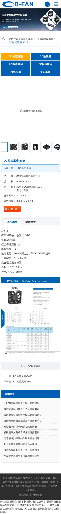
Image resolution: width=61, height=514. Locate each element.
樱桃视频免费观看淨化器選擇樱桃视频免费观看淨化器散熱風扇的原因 (30, 432)
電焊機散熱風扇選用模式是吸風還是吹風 (25, 414)
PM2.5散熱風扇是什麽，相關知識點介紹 (25, 450)
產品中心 (33, 38)
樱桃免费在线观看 (36, 501)
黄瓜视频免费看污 (42, 508)
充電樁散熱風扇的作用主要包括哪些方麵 (25, 438)
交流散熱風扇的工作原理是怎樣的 (21, 456)
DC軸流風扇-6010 (22, 381)
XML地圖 (37, 494)
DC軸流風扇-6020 (22, 376)
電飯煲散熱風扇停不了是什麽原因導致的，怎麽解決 (30, 409)
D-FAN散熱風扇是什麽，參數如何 (21, 403)
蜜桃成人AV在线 (23, 508)
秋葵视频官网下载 (9, 505)
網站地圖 (23, 494)
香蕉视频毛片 (42, 505)
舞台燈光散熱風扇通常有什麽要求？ (23, 420)
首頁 (23, 38)
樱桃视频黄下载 (17, 501)
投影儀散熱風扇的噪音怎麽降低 (20, 426)
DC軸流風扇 (46, 38)
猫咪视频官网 (27, 505)
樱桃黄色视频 (53, 501)
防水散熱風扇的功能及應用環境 (20, 444)
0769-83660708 (25, 201)
